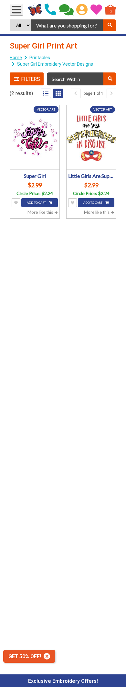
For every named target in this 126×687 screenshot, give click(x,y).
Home (16, 57)
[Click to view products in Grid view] (58, 93)
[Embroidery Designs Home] (35, 10)
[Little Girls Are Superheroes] (91, 138)
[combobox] (67, 25)
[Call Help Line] (50, 10)
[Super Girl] (34, 138)
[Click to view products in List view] (46, 93)
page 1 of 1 (93, 93)
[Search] (109, 25)
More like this (40, 212)
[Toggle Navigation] (16, 10)
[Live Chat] (66, 9)
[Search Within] (109, 78)
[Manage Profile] (82, 10)
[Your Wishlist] (96, 10)
